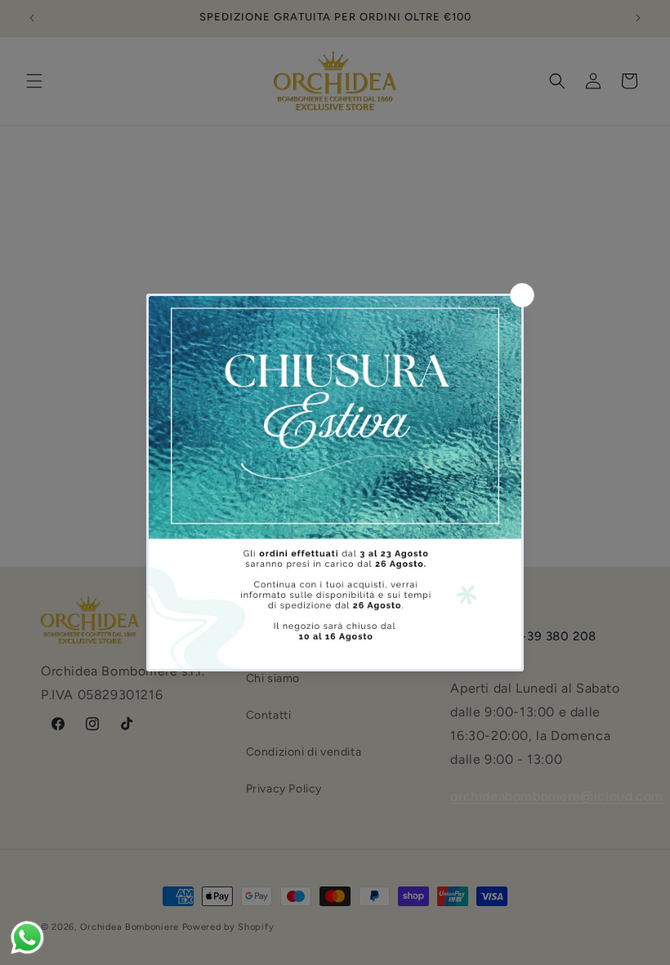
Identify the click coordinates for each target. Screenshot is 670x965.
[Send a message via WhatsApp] (27, 937)
